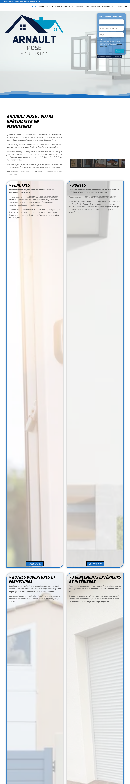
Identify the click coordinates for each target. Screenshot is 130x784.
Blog (125, 6)
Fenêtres (41, 6)
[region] (97, 142)
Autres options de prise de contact (108, 57)
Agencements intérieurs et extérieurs (88, 6)
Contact (119, 6)
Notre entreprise (107, 6)
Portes (48, 6)
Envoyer (119, 51)
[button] (73, 137)
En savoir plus (34, 563)
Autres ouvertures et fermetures (62, 6)
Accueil (34, 6)
